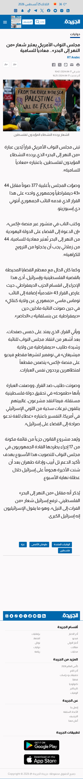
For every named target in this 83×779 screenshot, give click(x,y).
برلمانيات (36, 634)
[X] (42, 10)
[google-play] (41, 743)
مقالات (74, 647)
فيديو (75, 638)
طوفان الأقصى (39, 544)
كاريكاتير (74, 688)
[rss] (68, 10)
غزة (23, 544)
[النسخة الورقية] (16, 22)
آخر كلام (74, 670)
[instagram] (61, 10)
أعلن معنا (73, 720)
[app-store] (41, 757)
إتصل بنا (74, 707)
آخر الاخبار (73, 634)
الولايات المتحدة (62, 544)
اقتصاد (36, 638)
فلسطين (65, 550)
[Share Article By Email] (72, 64)
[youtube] (55, 10)
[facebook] (48, 10)
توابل (37, 642)
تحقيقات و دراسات (69, 675)
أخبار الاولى (72, 642)
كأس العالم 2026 (69, 666)
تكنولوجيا (73, 684)
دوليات (36, 647)
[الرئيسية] (72, 21)
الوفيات (74, 693)
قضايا (75, 679)
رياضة (37, 651)
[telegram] (35, 10)
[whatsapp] (16, 10)
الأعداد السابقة (70, 712)
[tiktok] (29, 10)
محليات (74, 651)
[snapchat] (22, 10)
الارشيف (27, 21)
